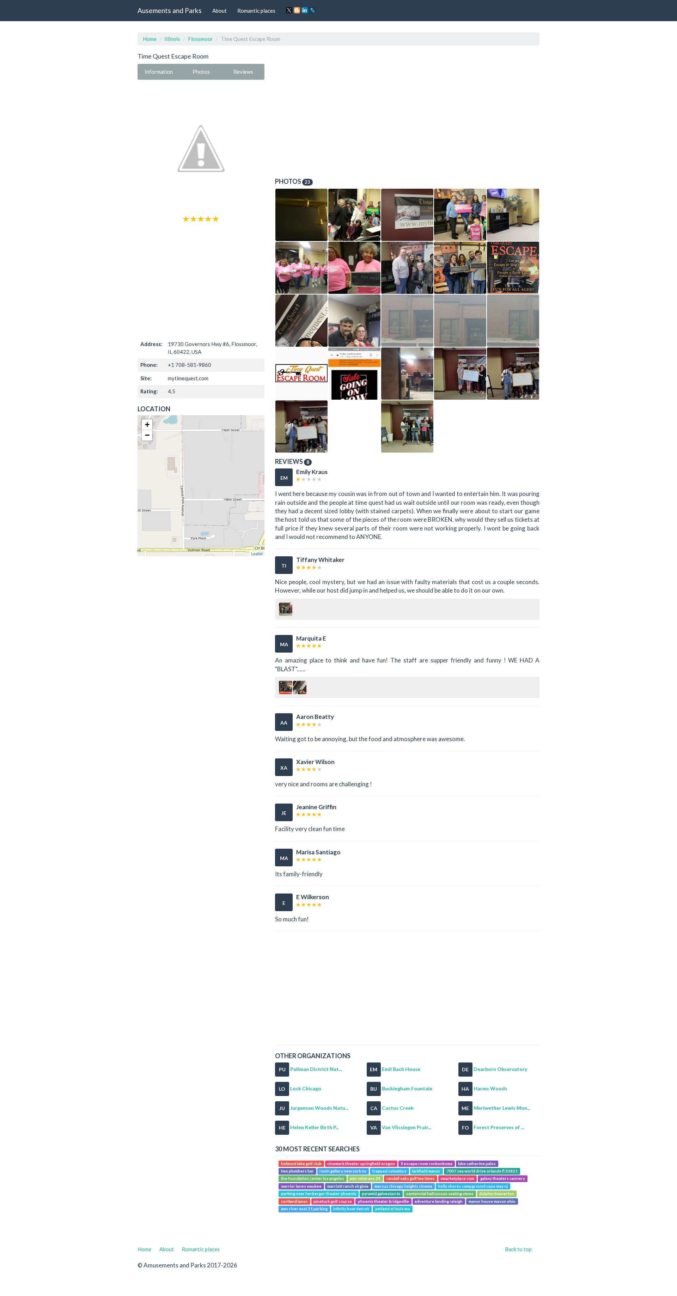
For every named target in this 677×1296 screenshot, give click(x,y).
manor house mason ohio (492, 1201)
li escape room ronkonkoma (426, 1163)
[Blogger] (297, 10)
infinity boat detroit (351, 1208)
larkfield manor (426, 1171)
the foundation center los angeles (312, 1178)
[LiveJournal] (312, 10)
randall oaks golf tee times (410, 1178)
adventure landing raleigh (439, 1201)
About (219, 10)
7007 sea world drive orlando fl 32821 (482, 1171)
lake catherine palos (477, 1163)
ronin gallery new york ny (342, 1171)
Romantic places (256, 10)
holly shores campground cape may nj (473, 1186)
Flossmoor (200, 39)
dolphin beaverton (496, 1193)
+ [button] (147, 424)
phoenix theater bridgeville (383, 1201)
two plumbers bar (297, 1171)
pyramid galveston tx (381, 1193)
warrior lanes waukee (301, 1186)
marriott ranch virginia (347, 1186)
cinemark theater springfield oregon (361, 1163)
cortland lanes (294, 1201)
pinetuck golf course (332, 1201)
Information (159, 71)
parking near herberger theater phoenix (318, 1193)
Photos (201, 71)
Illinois (172, 39)
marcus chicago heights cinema (403, 1186)
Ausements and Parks (170, 10)
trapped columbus (389, 1171)
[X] (289, 10)
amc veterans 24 (365, 1178)
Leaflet (257, 553)
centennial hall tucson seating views (440, 1193)
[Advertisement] (201, 280)
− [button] (147, 435)
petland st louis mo (392, 1208)
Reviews (243, 71)
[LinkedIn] (304, 10)
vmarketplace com (457, 1178)
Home (150, 39)
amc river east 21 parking (304, 1208)
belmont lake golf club (301, 1163)
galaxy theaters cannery (502, 1178)
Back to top (518, 1249)
